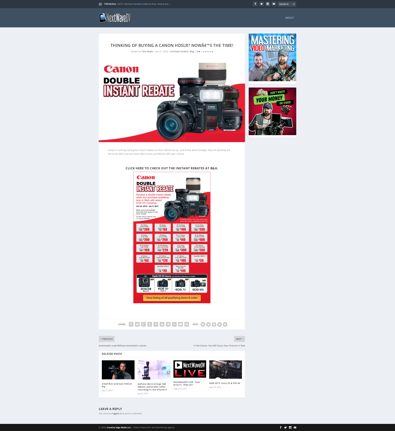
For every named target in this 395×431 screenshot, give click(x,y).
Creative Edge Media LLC (119, 427)
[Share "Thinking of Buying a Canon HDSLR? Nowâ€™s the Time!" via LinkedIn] (162, 324)
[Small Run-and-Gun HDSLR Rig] (118, 369)
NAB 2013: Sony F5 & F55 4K (224, 383)
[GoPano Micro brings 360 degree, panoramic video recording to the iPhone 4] (154, 370)
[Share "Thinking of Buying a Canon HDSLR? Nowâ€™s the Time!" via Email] (180, 324)
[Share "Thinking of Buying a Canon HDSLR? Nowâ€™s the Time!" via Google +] (143, 324)
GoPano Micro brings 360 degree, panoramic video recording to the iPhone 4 (152, 386)
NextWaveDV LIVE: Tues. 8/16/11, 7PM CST (187, 383)
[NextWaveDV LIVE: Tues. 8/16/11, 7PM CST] (189, 369)
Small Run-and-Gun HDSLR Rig (117, 385)
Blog (192, 51)
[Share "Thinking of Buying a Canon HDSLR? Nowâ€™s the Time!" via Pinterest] (156, 324)
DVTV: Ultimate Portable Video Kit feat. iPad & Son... (143, 3)
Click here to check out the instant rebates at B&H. (172, 168)
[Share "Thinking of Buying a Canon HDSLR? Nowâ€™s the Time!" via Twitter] (137, 324)
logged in (117, 413)
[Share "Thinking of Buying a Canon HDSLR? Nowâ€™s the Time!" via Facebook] (131, 324)
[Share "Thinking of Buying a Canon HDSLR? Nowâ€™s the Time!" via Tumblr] (150, 324)
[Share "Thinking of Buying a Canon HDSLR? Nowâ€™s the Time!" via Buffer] (168, 324)
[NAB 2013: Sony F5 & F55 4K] (225, 369)
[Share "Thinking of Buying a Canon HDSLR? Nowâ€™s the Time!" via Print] (187, 324)
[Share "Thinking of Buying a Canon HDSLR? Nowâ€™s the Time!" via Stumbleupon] (174, 324)
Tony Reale (147, 51)
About (289, 18)
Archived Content (179, 51)
